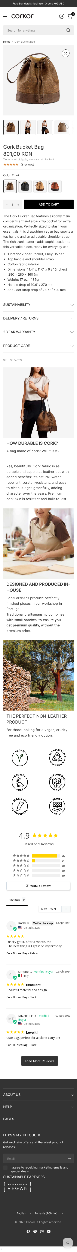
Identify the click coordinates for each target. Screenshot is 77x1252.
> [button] (39, 1061)
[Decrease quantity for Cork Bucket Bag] (6, 205)
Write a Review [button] (40, 886)
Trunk (10, 186)
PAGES (8, 1119)
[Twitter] (35, 1231)
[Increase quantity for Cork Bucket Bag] (18, 205)
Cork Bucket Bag (16, 953)
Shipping (23, 159)
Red (55, 186)
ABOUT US (12, 1094)
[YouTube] (48, 1231)
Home (6, 41)
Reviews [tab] (14, 900)
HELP (7, 1107)
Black (25, 186)
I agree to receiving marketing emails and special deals (39, 1169)
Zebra (40, 186)
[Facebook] (28, 1231)
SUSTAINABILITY (16, 304)
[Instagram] (41, 1231)
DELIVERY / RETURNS (20, 318)
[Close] (1, 1249)
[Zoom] (66, 53)
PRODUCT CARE (16, 346)
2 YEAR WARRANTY (19, 332)
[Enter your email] (69, 1158)
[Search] (68, 30)
